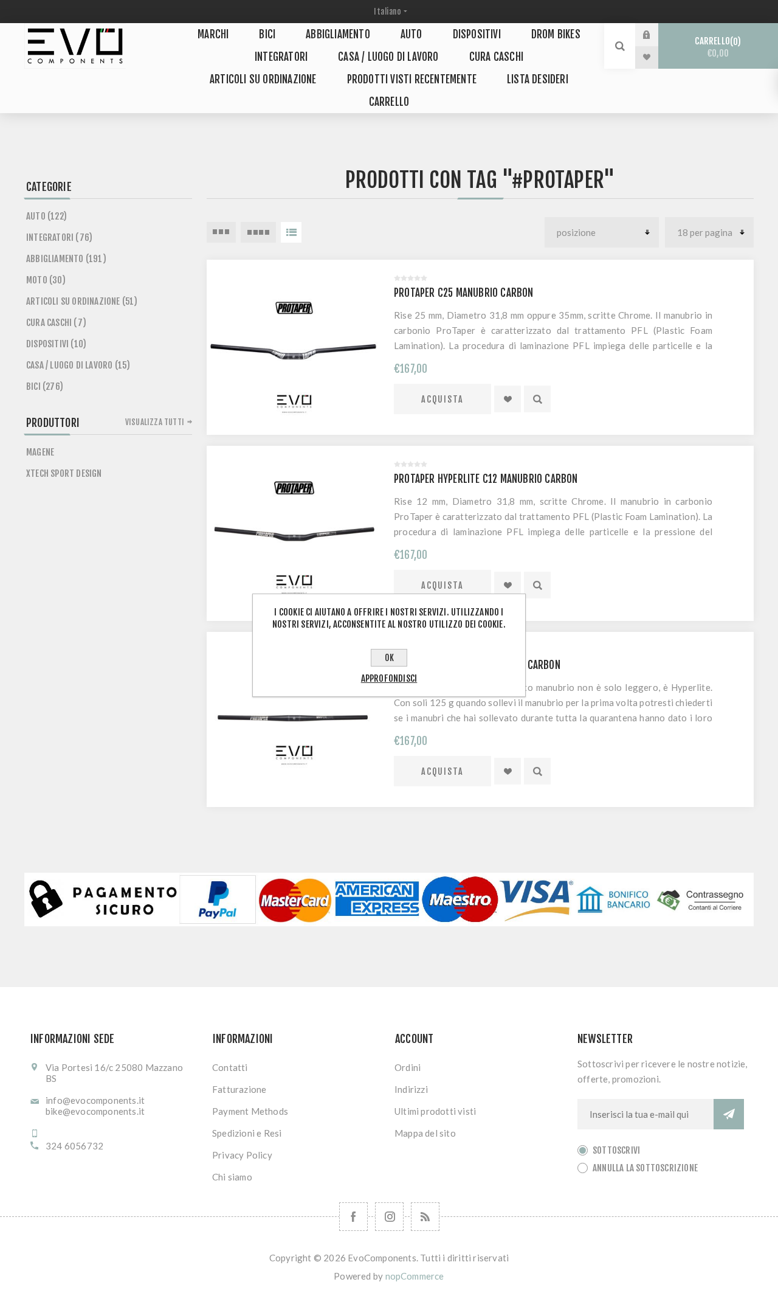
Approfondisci (389, 678)
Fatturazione (239, 1089)
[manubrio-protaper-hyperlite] (294, 719)
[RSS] (425, 1216)
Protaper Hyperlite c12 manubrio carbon (486, 479)
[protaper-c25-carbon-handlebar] (294, 347)
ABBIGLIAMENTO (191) (66, 259)
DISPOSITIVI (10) (56, 344)
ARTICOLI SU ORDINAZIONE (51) (82, 301)
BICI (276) (44, 386)
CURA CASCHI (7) (56, 322)
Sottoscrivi (616, 1150)
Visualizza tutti (154, 422)
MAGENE (40, 452)
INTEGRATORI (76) (59, 237)
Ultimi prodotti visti (435, 1111)
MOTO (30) (46, 280)
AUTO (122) (46, 216)
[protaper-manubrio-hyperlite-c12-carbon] (294, 533)
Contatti (230, 1067)
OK (389, 658)
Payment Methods (250, 1111)
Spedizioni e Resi (246, 1133)
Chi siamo (232, 1176)
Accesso (655, 34)
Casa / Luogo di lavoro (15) (78, 365)
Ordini (407, 1067)
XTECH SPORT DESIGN (64, 473)
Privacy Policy (242, 1154)
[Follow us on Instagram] (389, 1216)
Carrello (716, 47)
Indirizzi (411, 1089)
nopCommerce (414, 1275)
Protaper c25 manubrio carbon (464, 292)
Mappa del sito (425, 1133)
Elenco (291, 232)
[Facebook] (353, 1216)
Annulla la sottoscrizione (645, 1168)
